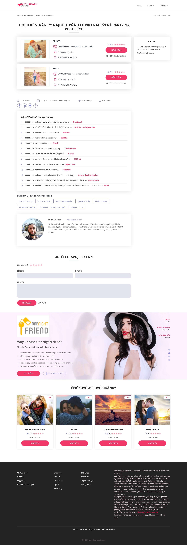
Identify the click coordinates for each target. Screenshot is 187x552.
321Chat (77, 159)
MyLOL (56, 484)
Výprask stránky (83, 201)
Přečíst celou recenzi (116, 56)
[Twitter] (30, 105)
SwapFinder (58, 480)
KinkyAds (85, 477)
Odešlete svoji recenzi (145, 53)
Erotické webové (44, 201)
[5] (41, 265)
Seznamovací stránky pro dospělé (53, 207)
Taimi (106, 185)
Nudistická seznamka (64, 201)
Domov (139, 5)
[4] (39, 265)
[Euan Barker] (33, 229)
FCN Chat (85, 473)
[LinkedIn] (25, 105)
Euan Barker (54, 219)
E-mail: (78, 271)
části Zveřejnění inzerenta (147, 512)
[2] (33, 265)
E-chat (71, 154)
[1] (31, 265)
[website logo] (35, 49)
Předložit (26, 303)
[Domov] (29, 5)
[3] (36, 265)
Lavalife (66, 132)
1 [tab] (169, 350)
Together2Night (87, 480)
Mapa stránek (94, 529)
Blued (55, 143)
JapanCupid (70, 164)
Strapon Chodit (77, 207)
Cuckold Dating (101, 201)
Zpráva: (20, 282)
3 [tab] (169, 356)
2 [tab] (169, 353)
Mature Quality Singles (88, 175)
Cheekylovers (70, 148)
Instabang (58, 488)
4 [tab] (169, 360)
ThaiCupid (77, 122)
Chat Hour (58, 473)
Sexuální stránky (25, 201)
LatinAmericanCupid (25, 484)
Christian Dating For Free (84, 127)
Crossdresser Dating (27, 207)
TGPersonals (93, 180)
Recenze (150, 5)
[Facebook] (19, 105)
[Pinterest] (35, 105)
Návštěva (116, 50)
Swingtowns (86, 484)
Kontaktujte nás (108, 529)
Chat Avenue (22, 473)
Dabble (64, 138)
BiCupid (57, 477)
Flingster (66, 169)
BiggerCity (21, 480)
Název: (20, 271)
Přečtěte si (35, 437)
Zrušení (42, 303)
